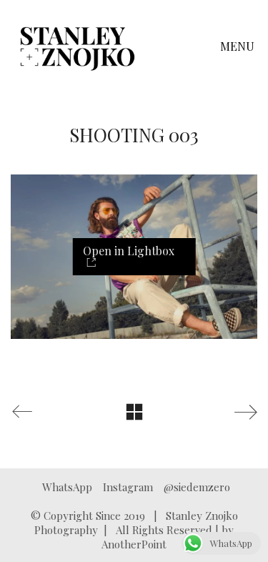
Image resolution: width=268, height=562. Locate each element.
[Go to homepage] (77, 46)
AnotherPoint (134, 544)
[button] (238, 46)
